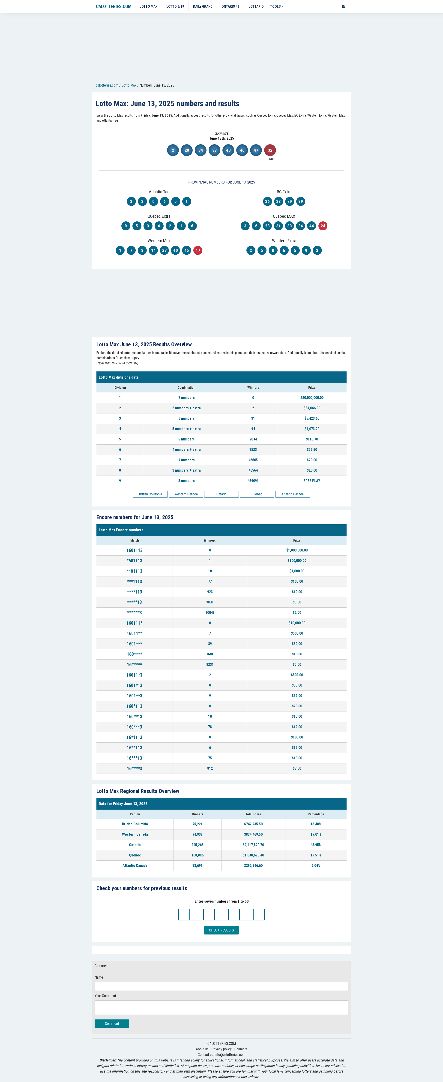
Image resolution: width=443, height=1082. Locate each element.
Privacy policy (221, 1049)
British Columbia (150, 494)
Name (99, 977)
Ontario (221, 494)
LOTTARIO (256, 6)
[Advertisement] (221, 48)
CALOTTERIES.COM (114, 6)
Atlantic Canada (292, 494)
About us (202, 1049)
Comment (112, 1023)
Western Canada (186, 494)
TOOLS (275, 6)
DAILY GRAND (203, 6)
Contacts (240, 1049)
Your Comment (105, 996)
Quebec (257, 494)
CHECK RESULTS (221, 930)
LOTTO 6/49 (175, 6)
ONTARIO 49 (230, 6)
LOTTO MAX (148, 6)
